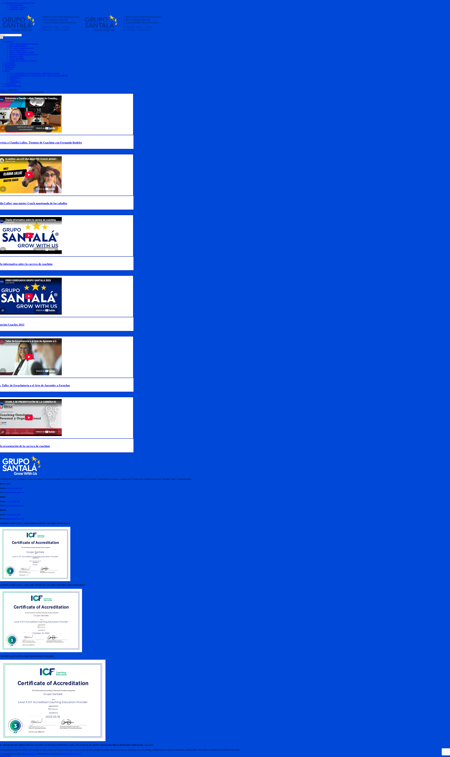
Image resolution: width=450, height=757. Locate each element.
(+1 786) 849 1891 (13, 501)
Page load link (5, 756)
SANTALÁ (30, 754)
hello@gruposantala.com (14, 492)
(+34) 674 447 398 (13, 515)
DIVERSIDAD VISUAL (71, 754)
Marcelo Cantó (16, 92)
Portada (3, 90)
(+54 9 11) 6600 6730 (14, 488)
